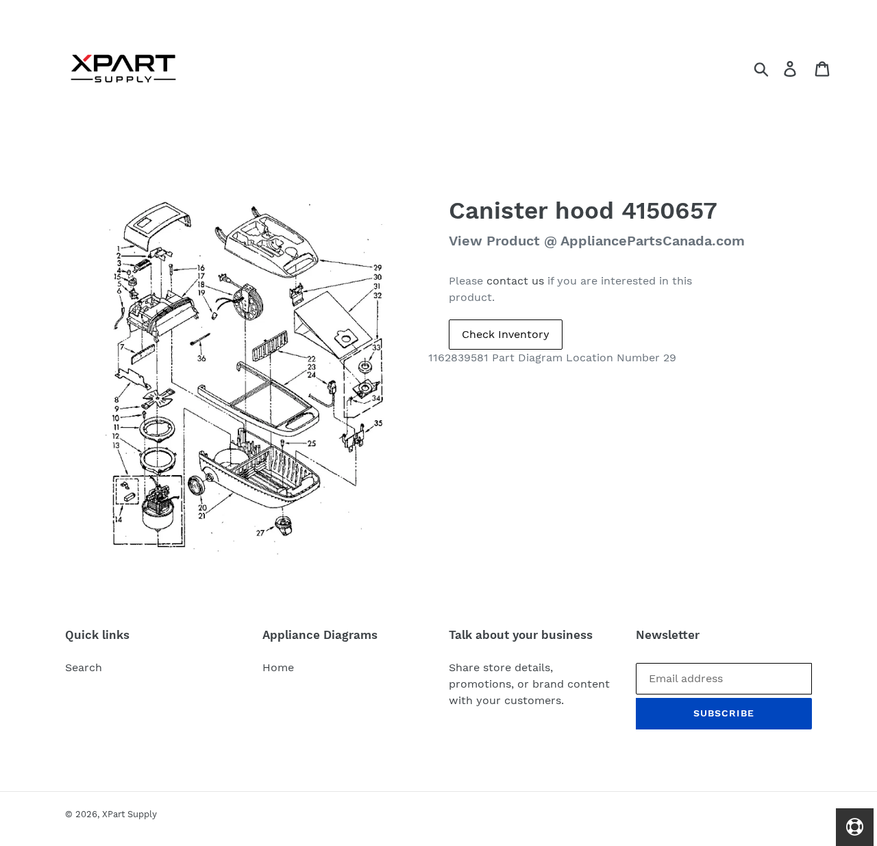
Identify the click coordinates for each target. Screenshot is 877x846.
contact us (515, 280)
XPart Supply (129, 814)
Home (278, 667)
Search (83, 667)
